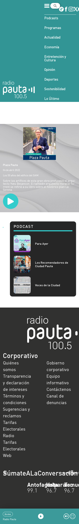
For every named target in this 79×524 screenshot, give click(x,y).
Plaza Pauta (10, 165)
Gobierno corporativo (57, 366)
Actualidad (52, 37)
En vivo (8, 514)
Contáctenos (58, 389)
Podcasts (51, 18)
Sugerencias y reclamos (16, 412)
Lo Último (51, 98)
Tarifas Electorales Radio (14, 429)
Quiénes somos (11, 366)
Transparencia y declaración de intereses (17, 382)
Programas (52, 28)
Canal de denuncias (56, 399)
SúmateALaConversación (29, 473)
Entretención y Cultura (55, 58)
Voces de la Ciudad (47, 285)
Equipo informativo (57, 379)
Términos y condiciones (14, 399)
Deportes (51, 79)
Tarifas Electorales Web (14, 448)
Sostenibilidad (54, 89)
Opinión (49, 69)
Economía (51, 47)
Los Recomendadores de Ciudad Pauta (51, 264)
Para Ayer (41, 243)
